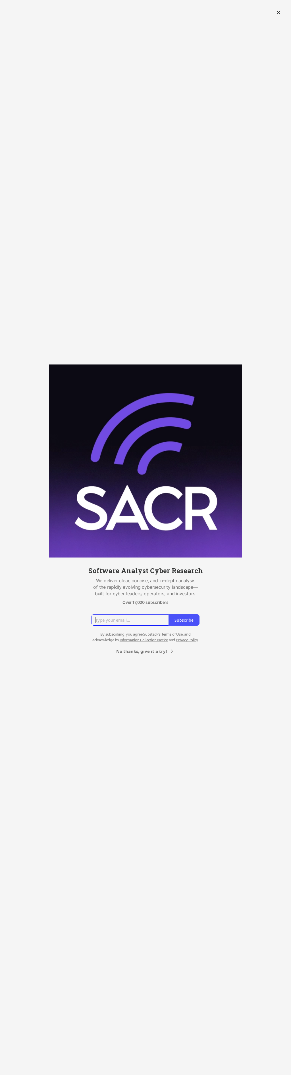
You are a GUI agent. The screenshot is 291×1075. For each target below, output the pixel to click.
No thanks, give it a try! (141, 651)
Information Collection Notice (144, 639)
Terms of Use (172, 634)
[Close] (278, 12)
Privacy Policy (187, 639)
